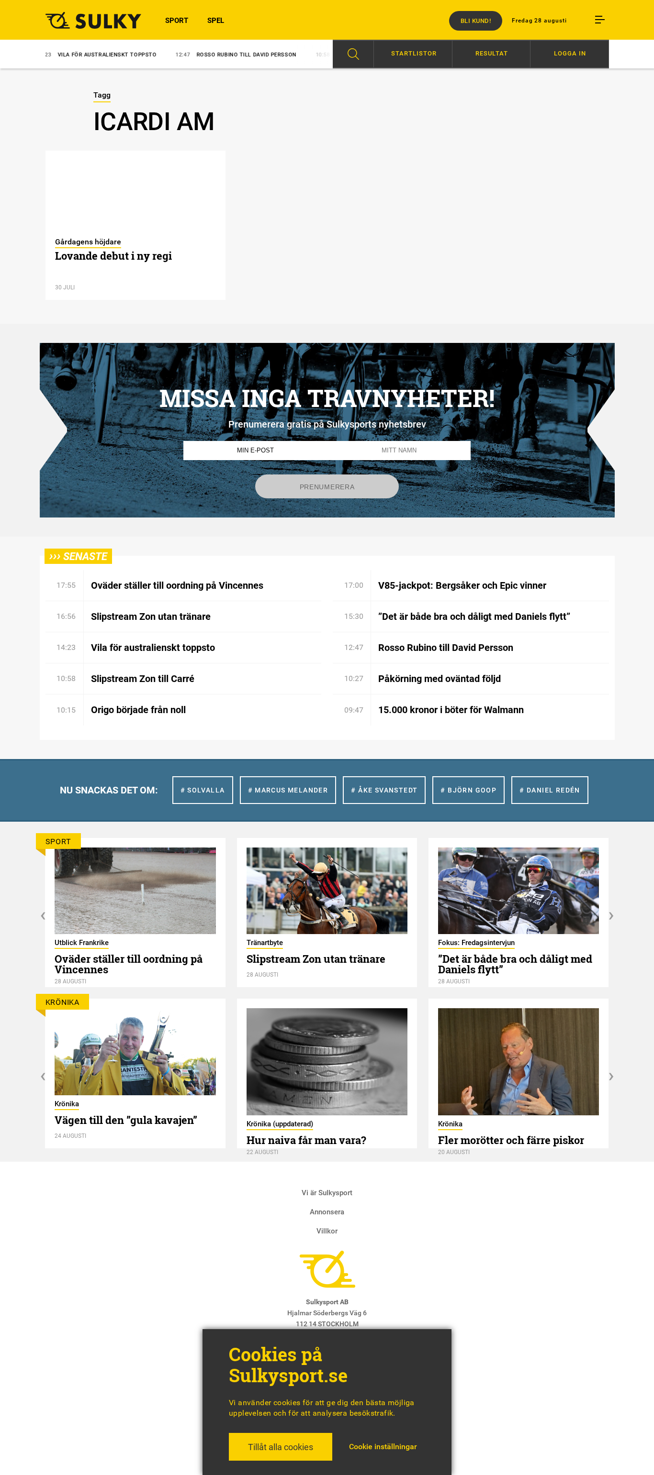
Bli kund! (476, 20)
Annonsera (327, 1212)
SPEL (215, 20)
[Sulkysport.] (87, 20)
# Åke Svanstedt (384, 790)
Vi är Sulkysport (327, 1193)
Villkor (327, 1231)
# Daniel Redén (549, 790)
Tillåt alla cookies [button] (280, 1447)
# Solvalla (202, 790)
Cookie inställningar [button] (383, 1446)
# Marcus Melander (288, 790)
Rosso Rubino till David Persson (201, 55)
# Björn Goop (468, 790)
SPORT (176, 20)
